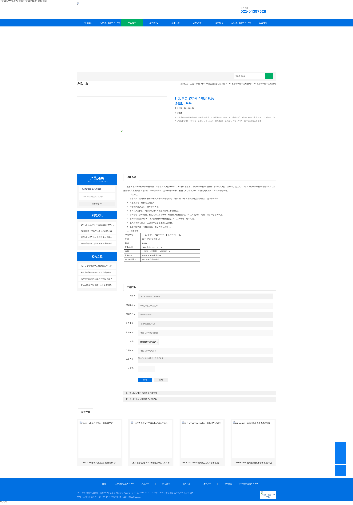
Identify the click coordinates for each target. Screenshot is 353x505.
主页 (192, 84)
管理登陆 (169, 493)
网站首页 (88, 23)
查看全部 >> (97, 204)
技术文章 (175, 23)
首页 (104, 484)
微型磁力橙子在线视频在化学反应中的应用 (98, 237)
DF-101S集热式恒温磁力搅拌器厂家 (99, 462)
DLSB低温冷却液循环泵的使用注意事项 (98, 285)
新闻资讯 (153, 23)
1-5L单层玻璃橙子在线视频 (239, 84)
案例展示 (197, 23)
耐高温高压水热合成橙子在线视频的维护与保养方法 (98, 243)
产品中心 (200, 84)
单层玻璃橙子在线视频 (215, 84)
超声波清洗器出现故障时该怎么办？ (96, 279)
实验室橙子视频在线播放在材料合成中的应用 (98, 231)
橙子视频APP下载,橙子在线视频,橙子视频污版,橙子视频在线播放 (24, 1)
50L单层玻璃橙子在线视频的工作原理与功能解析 (98, 266)
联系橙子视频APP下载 (241, 23)
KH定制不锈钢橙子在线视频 (145, 393)
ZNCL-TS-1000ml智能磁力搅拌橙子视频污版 (202, 462)
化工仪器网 (188, 493)
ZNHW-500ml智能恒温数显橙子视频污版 (253, 462)
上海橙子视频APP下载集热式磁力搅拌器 (151, 462)
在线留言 (219, 23)
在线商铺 (263, 23)
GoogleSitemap (159, 493)
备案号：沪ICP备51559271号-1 (138, 493)
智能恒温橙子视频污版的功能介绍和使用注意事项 (98, 272)
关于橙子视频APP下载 (110, 23)
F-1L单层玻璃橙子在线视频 (145, 399)
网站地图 (3, 502)
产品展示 (132, 23)
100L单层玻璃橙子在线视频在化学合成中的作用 (98, 225)
